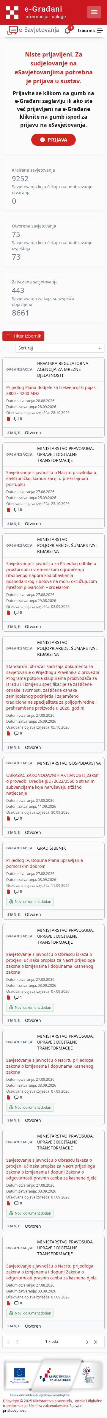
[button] (8, 1342)
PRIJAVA (57, 140)
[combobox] (60, 348)
